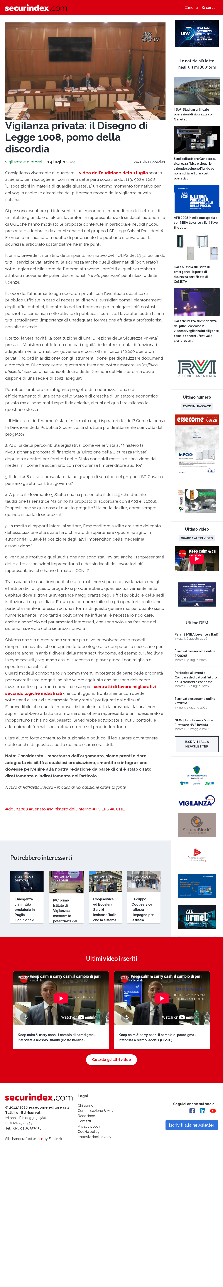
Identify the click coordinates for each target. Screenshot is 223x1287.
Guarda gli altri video (111, 1059)
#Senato (37, 809)
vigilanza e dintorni (23, 161)
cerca (210, 7)
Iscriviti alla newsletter (197, 744)
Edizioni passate (197, 406)
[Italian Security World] (197, 46)
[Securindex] (36, 7)
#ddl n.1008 (16, 809)
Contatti (84, 1121)
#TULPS (100, 809)
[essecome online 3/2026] (197, 475)
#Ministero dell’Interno (69, 809)
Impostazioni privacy (94, 1137)
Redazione (86, 1116)
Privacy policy (89, 1126)
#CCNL (117, 809)
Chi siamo (85, 1105)
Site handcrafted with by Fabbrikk (33, 1139)
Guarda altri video (197, 538)
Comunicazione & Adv (95, 1111)
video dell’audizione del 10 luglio (113, 172)
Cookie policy (89, 1132)
